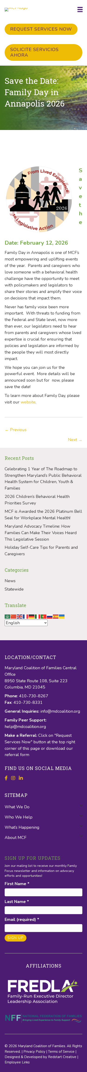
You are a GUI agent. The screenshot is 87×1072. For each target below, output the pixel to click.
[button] (81, 805)
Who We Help (18, 817)
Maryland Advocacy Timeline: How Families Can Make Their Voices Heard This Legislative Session (41, 532)
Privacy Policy (34, 1051)
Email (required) (22, 919)
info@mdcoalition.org (60, 711)
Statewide (14, 589)
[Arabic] (8, 616)
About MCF (15, 837)
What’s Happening (22, 827)
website (28, 402)
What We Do (17, 807)
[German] (32, 616)
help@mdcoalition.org (25, 726)
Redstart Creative (62, 1057)
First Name (17, 884)
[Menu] (80, 9)
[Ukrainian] (62, 616)
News (10, 581)
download (56, 748)
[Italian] (38, 616)
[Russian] (50, 616)
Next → (75, 439)
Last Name (17, 901)
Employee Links (17, 1062)
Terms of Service (61, 1051)
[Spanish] (56, 616)
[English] (20, 616)
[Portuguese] (44, 616)
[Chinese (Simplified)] (14, 616)
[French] (26, 616)
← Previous (15, 429)
